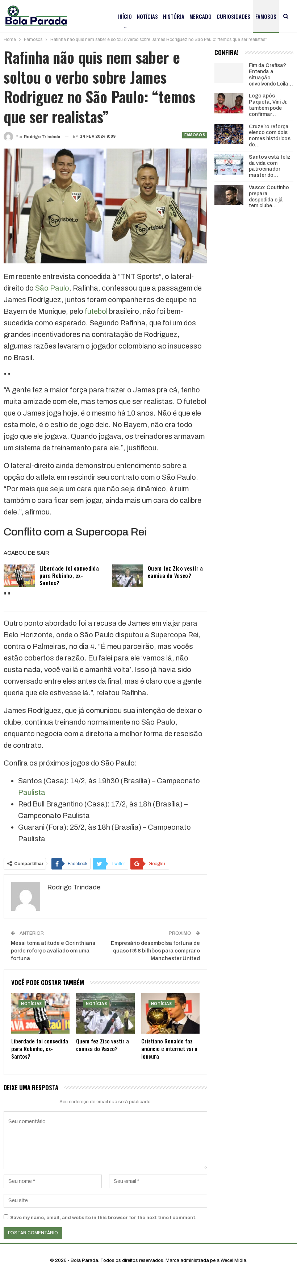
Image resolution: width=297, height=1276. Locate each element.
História (173, 16)
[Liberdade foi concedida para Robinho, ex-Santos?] (19, 576)
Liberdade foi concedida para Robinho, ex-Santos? (69, 575)
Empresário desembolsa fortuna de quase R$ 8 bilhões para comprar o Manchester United (155, 950)
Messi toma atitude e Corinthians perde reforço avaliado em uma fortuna (53, 950)
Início (125, 16)
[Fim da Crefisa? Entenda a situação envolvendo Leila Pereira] (228, 73)
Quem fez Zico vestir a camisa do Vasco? (175, 571)
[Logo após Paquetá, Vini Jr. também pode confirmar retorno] (228, 103)
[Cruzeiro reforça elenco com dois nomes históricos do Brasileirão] (228, 134)
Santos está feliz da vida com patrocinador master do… (269, 166)
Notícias (147, 16)
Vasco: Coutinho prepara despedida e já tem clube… (269, 196)
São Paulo (52, 288)
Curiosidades (233, 16)
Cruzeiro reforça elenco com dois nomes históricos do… (269, 135)
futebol (96, 311)
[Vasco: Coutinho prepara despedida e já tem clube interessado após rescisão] (228, 195)
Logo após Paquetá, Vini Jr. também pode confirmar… (268, 105)
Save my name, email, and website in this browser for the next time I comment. (103, 1217)
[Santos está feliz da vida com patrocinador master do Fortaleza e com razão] (228, 164)
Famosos (265, 16)
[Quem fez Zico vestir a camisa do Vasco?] (127, 576)
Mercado (200, 16)
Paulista (31, 792)
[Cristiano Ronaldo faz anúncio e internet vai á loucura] (170, 1013)
